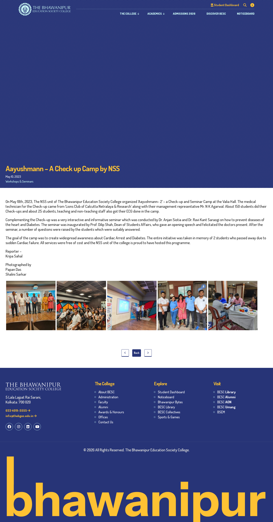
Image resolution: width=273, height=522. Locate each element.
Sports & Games (169, 417)
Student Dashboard (171, 392)
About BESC (106, 392)
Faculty (103, 402)
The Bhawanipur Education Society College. (157, 449)
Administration (108, 397)
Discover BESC (216, 13)
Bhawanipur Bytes (170, 402)
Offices (103, 417)
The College (128, 13)
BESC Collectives (169, 412)
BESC (226, 392)
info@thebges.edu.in (20, 416)
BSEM (221, 412)
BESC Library (166, 407)
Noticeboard (245, 13)
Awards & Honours (111, 412)
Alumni (103, 407)
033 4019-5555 (16, 410)
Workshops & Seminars (19, 181)
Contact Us (105, 422)
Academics (154, 13)
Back (136, 352)
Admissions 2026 (184, 13)
